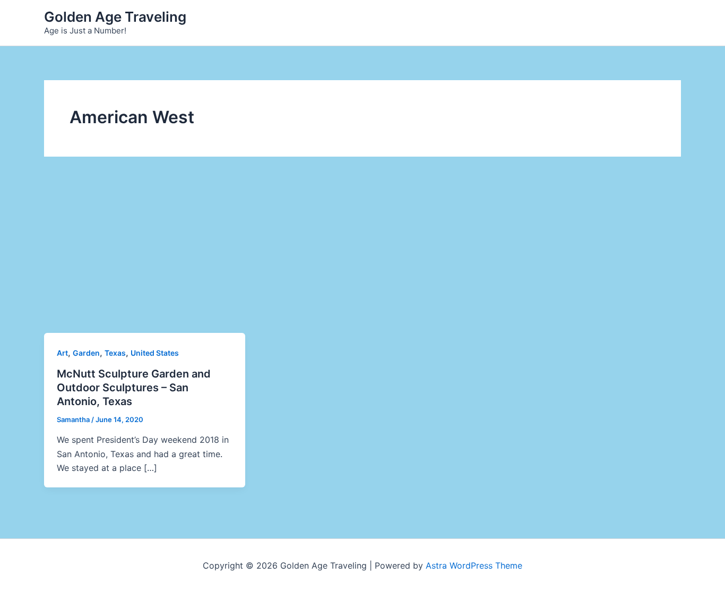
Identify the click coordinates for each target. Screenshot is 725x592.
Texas (115, 352)
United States (155, 352)
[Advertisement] (362, 253)
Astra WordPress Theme (474, 565)
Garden (86, 352)
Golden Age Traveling (115, 16)
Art (62, 352)
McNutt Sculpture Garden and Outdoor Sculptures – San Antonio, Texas (134, 387)
